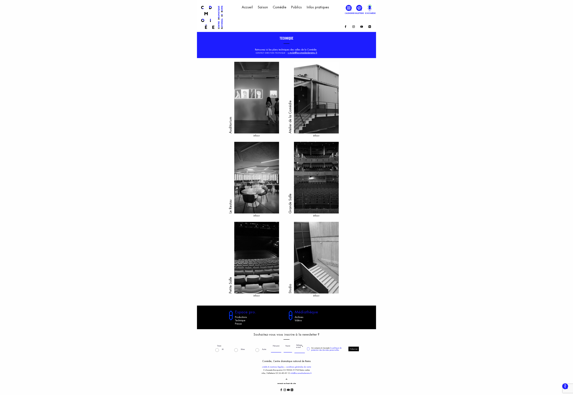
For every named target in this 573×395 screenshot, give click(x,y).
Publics (296, 7)
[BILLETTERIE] (359, 8)
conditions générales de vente (298, 367)
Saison (263, 7)
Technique (240, 320)
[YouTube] (361, 26)
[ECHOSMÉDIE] (370, 8)
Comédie (279, 7)
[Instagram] (353, 26)
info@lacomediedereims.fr (301, 373)
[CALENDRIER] (349, 8)
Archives (299, 317)
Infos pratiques (318, 7)
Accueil (247, 7)
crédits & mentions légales (273, 367)
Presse (238, 324)
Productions (241, 317)
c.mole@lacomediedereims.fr (302, 53)
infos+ (257, 136)
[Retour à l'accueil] (212, 30)
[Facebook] (345, 26)
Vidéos (298, 320)
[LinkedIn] (369, 26)
